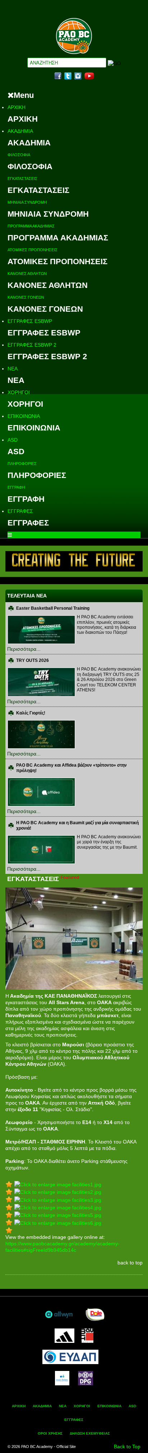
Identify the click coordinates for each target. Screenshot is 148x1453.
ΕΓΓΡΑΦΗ (16, 487)
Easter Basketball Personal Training (52, 608)
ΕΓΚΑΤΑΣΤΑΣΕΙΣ (22, 178)
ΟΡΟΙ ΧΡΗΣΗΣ (50, 1433)
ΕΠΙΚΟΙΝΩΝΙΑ (24, 416)
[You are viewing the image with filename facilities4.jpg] (57, 1207)
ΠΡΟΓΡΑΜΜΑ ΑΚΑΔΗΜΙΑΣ (31, 226)
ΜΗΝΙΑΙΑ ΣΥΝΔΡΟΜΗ (27, 202)
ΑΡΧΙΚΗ (17, 107)
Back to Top (127, 1446)
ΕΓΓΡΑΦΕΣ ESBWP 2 (32, 345)
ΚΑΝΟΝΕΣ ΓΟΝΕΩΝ (26, 297)
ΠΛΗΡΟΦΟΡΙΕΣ (22, 463)
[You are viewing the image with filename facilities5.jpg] (57, 1215)
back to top (130, 1262)
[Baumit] (87, 1335)
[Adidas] (64, 1335)
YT (89, 76)
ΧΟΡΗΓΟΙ (19, 392)
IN (78, 76)
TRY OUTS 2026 (32, 660)
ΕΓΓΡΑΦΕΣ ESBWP (30, 321)
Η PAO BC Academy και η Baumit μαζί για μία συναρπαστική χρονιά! (77, 825)
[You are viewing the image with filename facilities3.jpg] (57, 1199)
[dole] (95, 1314)
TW (67, 76)
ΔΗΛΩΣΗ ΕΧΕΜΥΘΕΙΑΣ (90, 1433)
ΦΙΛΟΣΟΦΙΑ (19, 155)
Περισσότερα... (24, 649)
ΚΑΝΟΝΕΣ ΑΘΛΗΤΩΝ (27, 273)
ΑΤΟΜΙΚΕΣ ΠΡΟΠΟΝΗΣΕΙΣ (32, 250)
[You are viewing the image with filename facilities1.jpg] (57, 1184)
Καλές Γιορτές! (30, 713)
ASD (13, 440)
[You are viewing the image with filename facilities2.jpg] (57, 1192)
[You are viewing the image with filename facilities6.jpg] (57, 1222)
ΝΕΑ (13, 368)
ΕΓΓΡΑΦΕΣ (20, 511)
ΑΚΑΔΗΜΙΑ (20, 131)
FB (57, 76)
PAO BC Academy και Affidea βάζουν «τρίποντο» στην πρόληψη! (71, 768)
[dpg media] (85, 1377)
